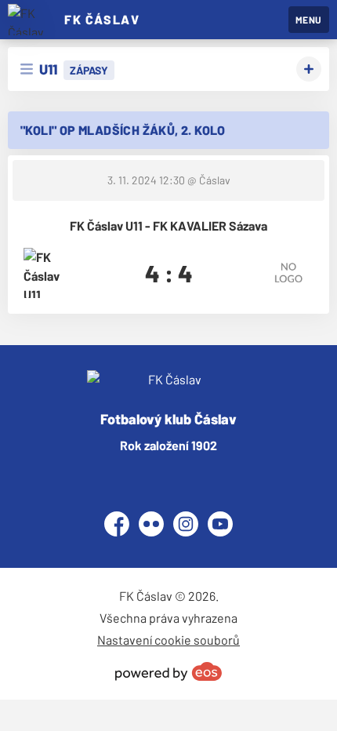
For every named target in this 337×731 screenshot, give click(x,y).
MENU (308, 19)
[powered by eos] (168, 671)
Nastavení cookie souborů (168, 639)
